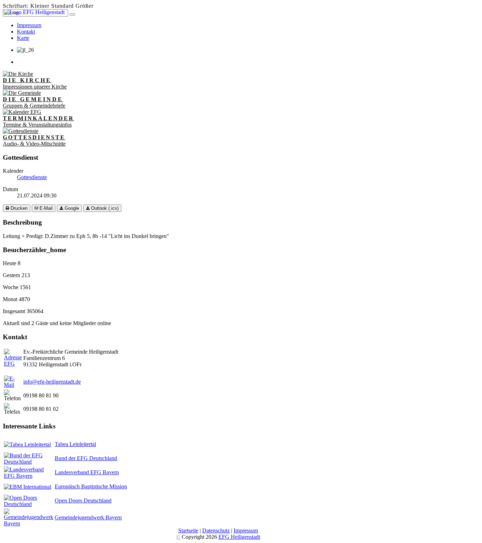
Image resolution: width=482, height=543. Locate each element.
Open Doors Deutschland (83, 501)
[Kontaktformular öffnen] (13, 385)
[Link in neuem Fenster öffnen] (27, 444)
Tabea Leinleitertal (75, 444)
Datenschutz (216, 530)
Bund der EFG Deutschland (86, 458)
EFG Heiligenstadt (239, 537)
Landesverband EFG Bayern (87, 472)
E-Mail (45, 208)
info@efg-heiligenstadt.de (52, 382)
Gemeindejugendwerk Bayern (88, 517)
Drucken (18, 208)
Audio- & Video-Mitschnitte (34, 140)
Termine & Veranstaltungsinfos (38, 121)
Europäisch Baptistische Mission (91, 486)
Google (71, 208)
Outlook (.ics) (104, 208)
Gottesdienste (32, 177)
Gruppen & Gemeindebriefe (34, 102)
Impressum (246, 530)
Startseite (188, 530)
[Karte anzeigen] (13, 364)
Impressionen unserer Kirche (35, 83)
